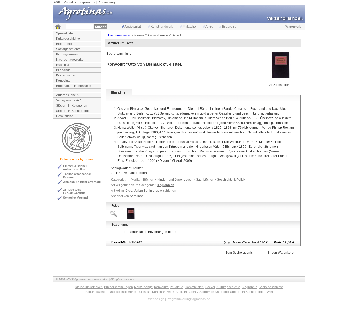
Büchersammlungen (118, 287)
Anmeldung (107, 2)
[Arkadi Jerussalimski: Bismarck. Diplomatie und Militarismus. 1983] (130, 217)
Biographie (64, 44)
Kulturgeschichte (68, 38)
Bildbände (63, 70)
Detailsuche (64, 116)
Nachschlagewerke (70, 59)
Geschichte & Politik (231, 180)
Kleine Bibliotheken (89, 287)
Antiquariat (132, 26)
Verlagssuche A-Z (68, 100)
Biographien (165, 185)
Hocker (210, 287)
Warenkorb (293, 26)
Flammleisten (194, 287)
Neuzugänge (143, 287)
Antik (209, 26)
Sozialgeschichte (68, 49)
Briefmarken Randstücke (73, 86)
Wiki (270, 292)
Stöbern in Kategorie (214, 292)
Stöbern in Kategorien (71, 105)
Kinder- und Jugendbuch (175, 180)
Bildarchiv (229, 26)
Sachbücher (204, 180)
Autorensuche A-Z (69, 95)
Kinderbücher (65, 75)
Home (110, 35)
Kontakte (70, 2)
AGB (57, 2)
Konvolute (63, 80)
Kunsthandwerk (162, 26)
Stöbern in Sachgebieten (73, 111)
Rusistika (62, 65)
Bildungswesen (67, 54)
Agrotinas (136, 196)
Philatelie (189, 26)
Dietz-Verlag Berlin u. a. (142, 191)
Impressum (87, 2)
